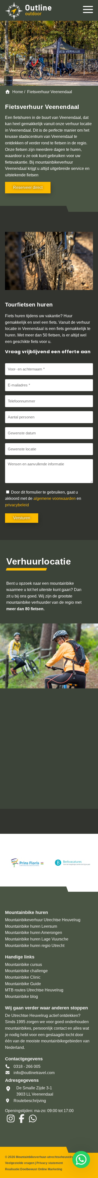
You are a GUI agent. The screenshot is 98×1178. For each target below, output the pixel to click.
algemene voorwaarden (54, 498)
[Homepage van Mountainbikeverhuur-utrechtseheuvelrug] (34, 11)
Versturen (21, 518)
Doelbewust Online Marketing (41, 1169)
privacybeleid (17, 505)
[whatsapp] (80, 1159)
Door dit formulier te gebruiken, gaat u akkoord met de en (43, 498)
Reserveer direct (27, 187)
